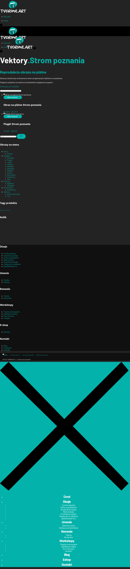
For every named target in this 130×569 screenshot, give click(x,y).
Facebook (7, 348)
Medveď (10, 166)
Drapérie (7, 156)
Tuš (8, 196)
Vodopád (10, 185)
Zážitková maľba (10, 314)
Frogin (9, 160)
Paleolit (10, 170)
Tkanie (6, 296)
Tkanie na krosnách (12, 312)
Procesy (7, 181)
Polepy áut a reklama (12, 264)
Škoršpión (11, 175)
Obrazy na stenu (3, 210)
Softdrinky (11, 190)
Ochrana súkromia (15, 355)
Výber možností (12, 97)
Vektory (7, 192)
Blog (5, 345)
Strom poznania (13, 194)
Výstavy (7, 282)
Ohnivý (10, 153)
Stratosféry (8, 187)
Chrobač (10, 158)
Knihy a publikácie (11, 258)
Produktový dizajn (11, 262)
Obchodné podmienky (28, 355)
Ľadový (10, 164)
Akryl (6, 151)
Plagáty (8, 210)
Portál (9, 173)
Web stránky (9, 260)
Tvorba (6, 280)
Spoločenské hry (10, 266)
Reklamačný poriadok (42, 355)
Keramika (7, 298)
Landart (7, 318)
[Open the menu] (1, 25)
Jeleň (9, 162)
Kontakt (7, 350)
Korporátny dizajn (11, 255)
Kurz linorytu (9, 316)
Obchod (7, 332)
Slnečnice (11, 177)
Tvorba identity (10, 253)
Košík (6, 20)
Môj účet (7, 16)
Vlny (9, 179)
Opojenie (10, 168)
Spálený (10, 183)
